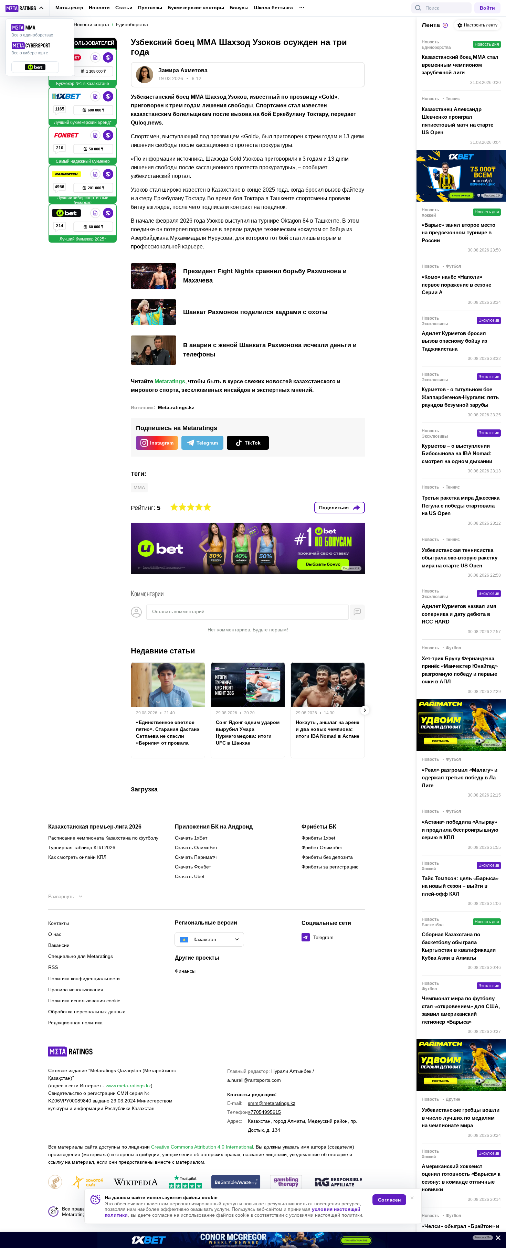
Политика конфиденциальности (84, 978)
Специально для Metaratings (80, 956)
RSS (53, 967)
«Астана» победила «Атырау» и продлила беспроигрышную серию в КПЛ (460, 829)
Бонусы (239, 7)
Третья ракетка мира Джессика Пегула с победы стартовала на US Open (460, 505)
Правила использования (75, 989)
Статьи (124, 7)
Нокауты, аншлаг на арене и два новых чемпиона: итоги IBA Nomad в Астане (327, 729)
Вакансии (59, 945)
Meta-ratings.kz (176, 407)
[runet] (55, 1182)
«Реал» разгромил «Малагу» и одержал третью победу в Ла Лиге (459, 777)
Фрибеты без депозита (327, 857)
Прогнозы (150, 7)
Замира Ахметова (183, 70)
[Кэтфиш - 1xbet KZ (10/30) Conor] (253, 1240)
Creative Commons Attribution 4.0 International (202, 1147)
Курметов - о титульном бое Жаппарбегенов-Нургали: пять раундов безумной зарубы (460, 397)
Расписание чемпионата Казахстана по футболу (103, 838)
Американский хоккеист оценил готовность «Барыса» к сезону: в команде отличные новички (461, 1178)
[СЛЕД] (364, 710)
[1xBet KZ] (67, 96)
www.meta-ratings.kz (128, 1085)
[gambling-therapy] (286, 1182)
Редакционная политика (75, 1022)
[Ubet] (67, 213)
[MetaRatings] (70, 1051)
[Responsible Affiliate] (338, 1183)
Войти (487, 8)
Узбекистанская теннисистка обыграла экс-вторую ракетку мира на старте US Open (459, 557)
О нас (54, 934)
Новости (99, 7)
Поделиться (334, 507)
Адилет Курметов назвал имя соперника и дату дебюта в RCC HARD (459, 614)
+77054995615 (264, 1112)
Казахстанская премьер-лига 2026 (94, 827)
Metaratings (170, 381)
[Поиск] (418, 7)
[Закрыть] (496, 1239)
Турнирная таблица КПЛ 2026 (81, 847)
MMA (139, 487)
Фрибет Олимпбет (322, 847)
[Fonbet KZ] (67, 135)
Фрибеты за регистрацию (330, 867)
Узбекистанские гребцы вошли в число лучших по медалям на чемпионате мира (460, 1117)
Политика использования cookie (84, 1000)
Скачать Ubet (189, 876)
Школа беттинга (273, 7)
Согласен (389, 1200)
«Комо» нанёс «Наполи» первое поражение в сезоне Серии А (456, 284)
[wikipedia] (136, 1182)
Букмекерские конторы (196, 7)
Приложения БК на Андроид (214, 827)
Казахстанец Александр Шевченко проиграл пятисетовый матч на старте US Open (457, 121)
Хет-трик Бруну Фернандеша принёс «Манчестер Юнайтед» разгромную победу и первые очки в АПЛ (460, 670)
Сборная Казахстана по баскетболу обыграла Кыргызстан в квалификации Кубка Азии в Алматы (459, 946)
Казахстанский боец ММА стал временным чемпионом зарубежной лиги (460, 64)
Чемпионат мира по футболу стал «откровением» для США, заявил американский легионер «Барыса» (461, 1010)
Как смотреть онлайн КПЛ (77, 857)
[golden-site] (87, 1182)
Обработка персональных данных (86, 1011)
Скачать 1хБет (191, 838)
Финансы (185, 971)
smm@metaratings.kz (271, 1103)
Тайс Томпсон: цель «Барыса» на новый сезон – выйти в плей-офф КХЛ (460, 886)
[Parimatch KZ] (67, 174)
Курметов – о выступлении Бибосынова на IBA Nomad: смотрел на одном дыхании (457, 453)
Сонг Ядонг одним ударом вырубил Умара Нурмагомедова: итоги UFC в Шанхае (248, 732)
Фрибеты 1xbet (318, 838)
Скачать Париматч (196, 857)
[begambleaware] (236, 1182)
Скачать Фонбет (193, 867)
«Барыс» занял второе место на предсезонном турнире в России (458, 232)
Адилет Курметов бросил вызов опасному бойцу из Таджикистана (454, 341)
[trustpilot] (185, 1182)
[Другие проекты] (25, 8)
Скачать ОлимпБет (196, 847)
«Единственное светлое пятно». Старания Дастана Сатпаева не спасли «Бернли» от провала (167, 732)
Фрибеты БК (319, 827)
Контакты (58, 923)
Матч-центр (69, 7)
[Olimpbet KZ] (95, 57)
